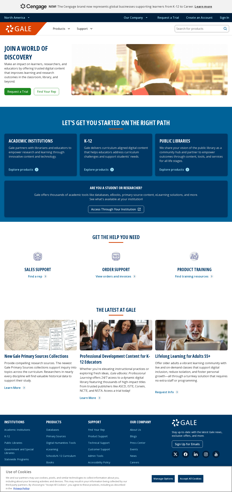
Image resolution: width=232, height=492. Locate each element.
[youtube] (216, 454)
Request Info (164, 392)
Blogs (133, 436)
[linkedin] (195, 454)
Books (50, 462)
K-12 (7, 436)
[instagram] (206, 454)
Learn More (12, 388)
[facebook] (185, 454)
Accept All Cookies (190, 478)
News (133, 456)
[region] (116, 479)
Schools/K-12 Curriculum (61, 456)
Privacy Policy (21, 488)
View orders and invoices (113, 276)
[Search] (225, 28)
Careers (134, 462)
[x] (175, 454)
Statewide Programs (16, 459)
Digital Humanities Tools (61, 442)
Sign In (224, 18)
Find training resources (191, 276)
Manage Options (163, 478)
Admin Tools (95, 456)
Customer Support (99, 449)
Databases (52, 429)
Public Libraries (13, 442)
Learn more (203, 7)
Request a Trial (168, 18)
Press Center (137, 442)
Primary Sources (56, 436)
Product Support (98, 436)
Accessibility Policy (99, 462)
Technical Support (99, 442)
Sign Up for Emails (187, 444)
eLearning (52, 449)
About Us (135, 429)
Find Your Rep (46, 92)
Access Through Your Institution (113, 209)
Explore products (21, 170)
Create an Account (199, 18)
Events (134, 449)
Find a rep (35, 276)
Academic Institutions (17, 429)
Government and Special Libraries (19, 451)
